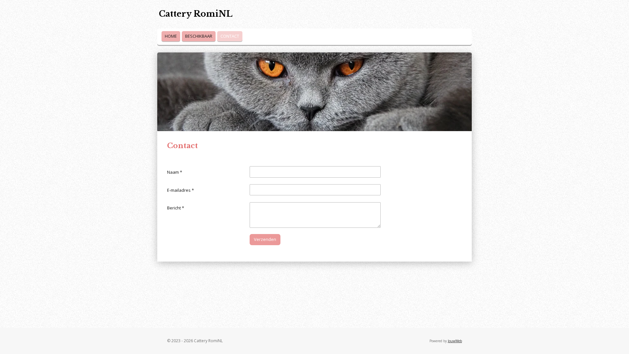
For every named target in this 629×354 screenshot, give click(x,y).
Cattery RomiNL (196, 14)
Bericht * (175, 208)
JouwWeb (455, 341)
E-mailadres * (180, 190)
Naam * (174, 172)
